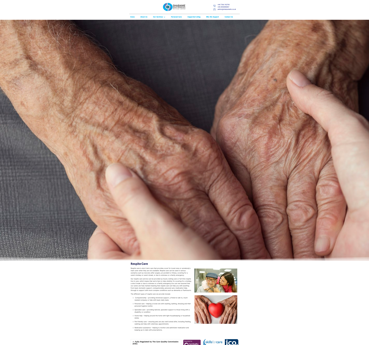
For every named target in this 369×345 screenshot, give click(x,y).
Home (132, 17)
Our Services (158, 17)
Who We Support (212, 17)
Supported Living (194, 17)
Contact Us (229, 17)
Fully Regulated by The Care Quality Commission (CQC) (155, 342)
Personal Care (176, 17)
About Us (143, 17)
